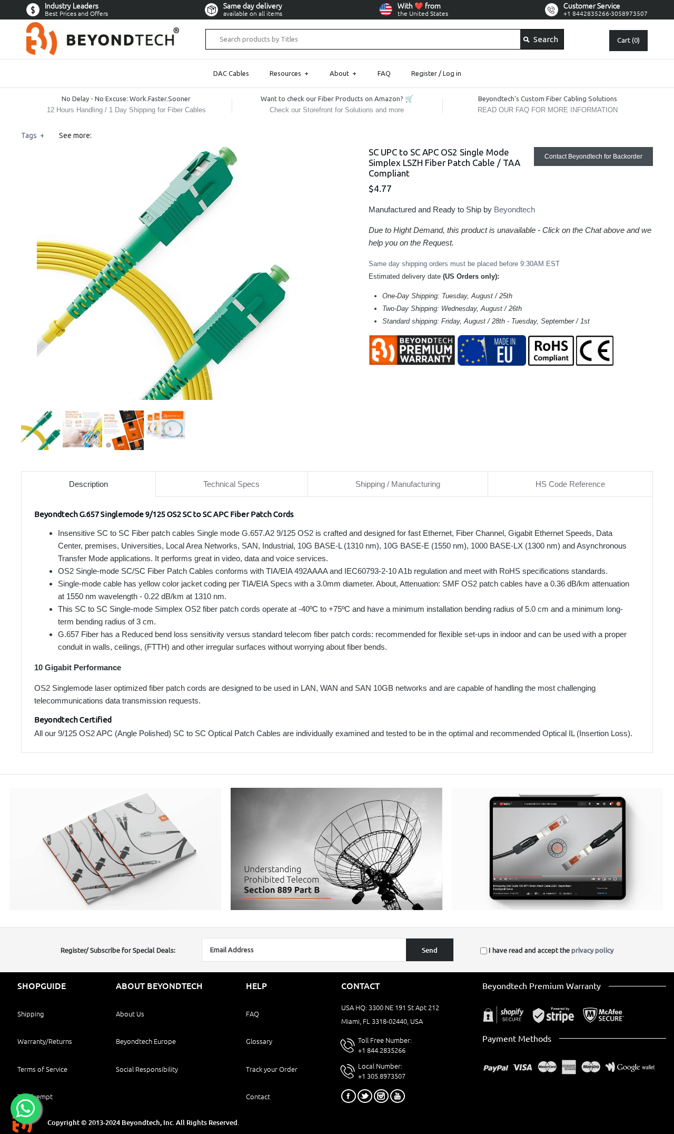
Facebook (348, 1096)
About (343, 73)
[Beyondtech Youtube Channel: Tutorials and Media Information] (557, 907)
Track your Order (272, 1069)
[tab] (88, 484)
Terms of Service (42, 1069)
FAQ (384, 73)
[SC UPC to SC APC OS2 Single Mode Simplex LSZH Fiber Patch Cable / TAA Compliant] (163, 153)
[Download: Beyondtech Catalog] (115, 907)
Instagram (381, 1096)
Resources (289, 73)
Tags (32, 135)
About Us (130, 1014)
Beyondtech (514, 209)
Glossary (259, 1041)
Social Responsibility (147, 1069)
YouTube (397, 1096)
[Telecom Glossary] (336, 907)
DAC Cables (231, 73)
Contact (258, 1096)
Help (256, 986)
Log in (452, 73)
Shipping (30, 1014)
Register (424, 73)
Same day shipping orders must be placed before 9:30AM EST (464, 264)
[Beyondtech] (102, 28)
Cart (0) (628, 40)
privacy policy (592, 950)
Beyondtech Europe (146, 1041)
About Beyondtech (159, 986)
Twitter (365, 1096)
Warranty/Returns (44, 1041)
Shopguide (41, 986)
